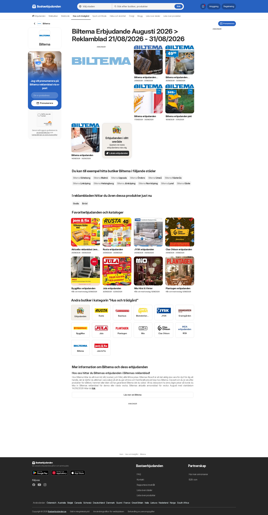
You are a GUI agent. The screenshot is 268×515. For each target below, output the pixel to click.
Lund (167, 183)
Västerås (173, 177)
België (70, 502)
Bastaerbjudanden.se (57, 511)
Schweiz (87, 502)
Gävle (183, 183)
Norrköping (148, 183)
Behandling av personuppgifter (141, 511)
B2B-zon (193, 479)
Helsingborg (104, 183)
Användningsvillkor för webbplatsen (108, 511)
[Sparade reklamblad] (203, 6)
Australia (62, 502)
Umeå (155, 177)
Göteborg (81, 177)
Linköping (81, 183)
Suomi (119, 502)
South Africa (183, 502)
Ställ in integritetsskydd (79, 511)
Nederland (163, 502)
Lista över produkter (172, 16)
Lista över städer (153, 16)
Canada (78, 502)
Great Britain (137, 502)
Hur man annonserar (198, 474)
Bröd (84, 203)
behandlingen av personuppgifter (44, 135)
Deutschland (99, 502)
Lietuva (153, 502)
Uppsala (119, 177)
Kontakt (140, 479)
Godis (76, 203)
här (93, 388)
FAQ (139, 474)
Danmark (110, 502)
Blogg (140, 16)
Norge (173, 502)
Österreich (51, 502)
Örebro (137, 177)
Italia (147, 502)
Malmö (101, 177)
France (127, 502)
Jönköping (126, 183)
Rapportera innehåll (146, 484)
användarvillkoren (43, 132)
